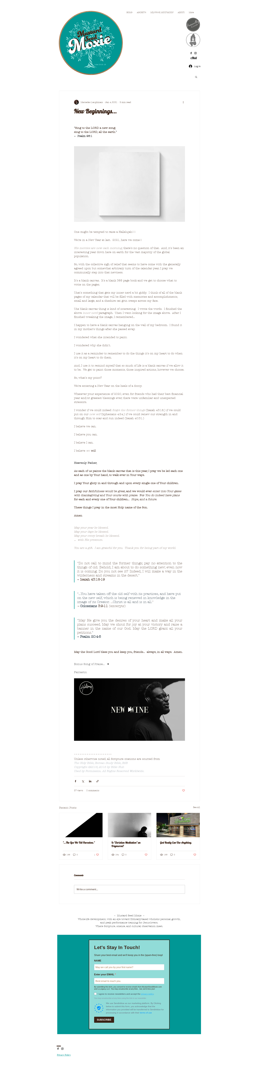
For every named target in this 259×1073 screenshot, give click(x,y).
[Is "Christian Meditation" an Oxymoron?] (129, 825)
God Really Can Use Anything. (176, 842)
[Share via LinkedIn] (90, 781)
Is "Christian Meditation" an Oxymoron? (126, 844)
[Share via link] (97, 781)
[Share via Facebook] (75, 781)
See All (196, 807)
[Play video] (129, 709)
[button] (196, 77)
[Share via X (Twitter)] (82, 781)
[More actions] (183, 102)
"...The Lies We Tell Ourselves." (79, 842)
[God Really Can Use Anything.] (178, 825)
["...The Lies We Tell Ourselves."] (81, 825)
